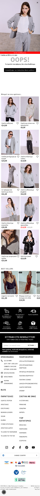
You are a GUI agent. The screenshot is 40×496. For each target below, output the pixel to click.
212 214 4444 (7, 361)
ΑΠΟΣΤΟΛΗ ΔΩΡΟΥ (7, 428)
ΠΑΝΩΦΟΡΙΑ (23, 437)
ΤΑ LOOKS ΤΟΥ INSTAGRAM (9, 432)
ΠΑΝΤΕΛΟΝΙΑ (23, 429)
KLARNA (3, 420)
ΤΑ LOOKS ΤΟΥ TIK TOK (8, 436)
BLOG (3, 389)
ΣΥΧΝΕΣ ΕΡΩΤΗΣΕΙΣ (7, 424)
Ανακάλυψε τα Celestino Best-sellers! (20, 70)
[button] (4, 492)
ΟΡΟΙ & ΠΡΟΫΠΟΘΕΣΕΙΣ (26, 361)
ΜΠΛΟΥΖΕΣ (22, 425)
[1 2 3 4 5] (20, 27)
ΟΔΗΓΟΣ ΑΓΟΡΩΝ (6, 401)
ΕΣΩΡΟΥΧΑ (22, 441)
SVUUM (3, 416)
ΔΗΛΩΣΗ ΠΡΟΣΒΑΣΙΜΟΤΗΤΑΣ (28, 384)
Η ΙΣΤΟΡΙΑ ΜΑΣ (24, 401)
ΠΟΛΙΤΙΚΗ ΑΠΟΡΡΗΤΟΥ (26, 376)
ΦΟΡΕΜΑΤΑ (22, 433)
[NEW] (9, 294)
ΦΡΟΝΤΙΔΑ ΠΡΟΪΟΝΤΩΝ (26, 372)
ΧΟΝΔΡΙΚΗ (22, 408)
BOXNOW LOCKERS (6, 412)
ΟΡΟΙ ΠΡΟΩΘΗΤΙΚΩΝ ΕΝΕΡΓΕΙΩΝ (25, 366)
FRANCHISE (22, 404)
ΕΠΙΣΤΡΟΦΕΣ (5, 408)
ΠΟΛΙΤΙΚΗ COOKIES (25, 380)
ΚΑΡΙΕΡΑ (21, 412)
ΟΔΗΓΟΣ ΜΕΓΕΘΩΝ (25, 387)
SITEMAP (22, 391)
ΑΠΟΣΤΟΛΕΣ (5, 404)
